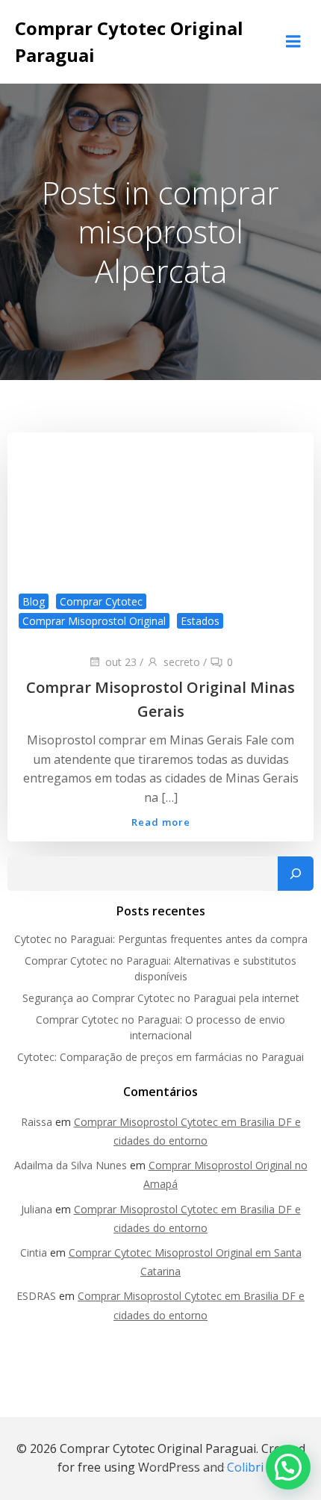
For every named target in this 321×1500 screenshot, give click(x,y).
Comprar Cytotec (101, 601)
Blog (33, 601)
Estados (200, 621)
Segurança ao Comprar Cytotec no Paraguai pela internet (160, 998)
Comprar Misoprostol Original (94, 621)
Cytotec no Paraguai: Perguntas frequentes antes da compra (161, 939)
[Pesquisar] (296, 873)
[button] (288, 1467)
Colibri (245, 1467)
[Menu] (293, 42)
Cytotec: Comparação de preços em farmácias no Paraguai (160, 1057)
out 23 (121, 662)
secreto (181, 662)
